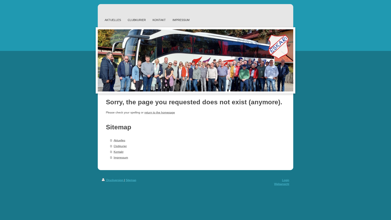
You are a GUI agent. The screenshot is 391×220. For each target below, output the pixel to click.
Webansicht (281, 184)
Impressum (121, 157)
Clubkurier (120, 146)
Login (285, 180)
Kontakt (118, 151)
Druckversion (114, 180)
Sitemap (131, 180)
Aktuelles (119, 140)
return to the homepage (159, 112)
